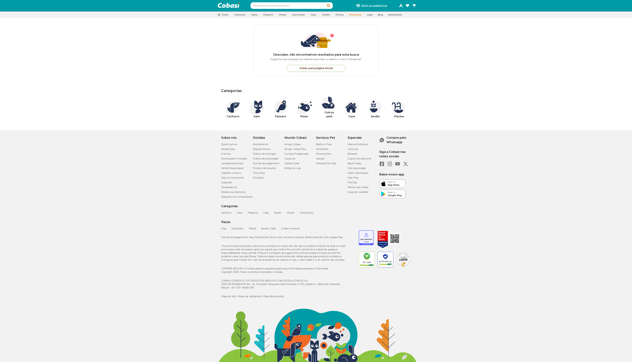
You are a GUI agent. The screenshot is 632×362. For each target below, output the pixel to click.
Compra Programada (296, 153)
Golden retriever (290, 228)
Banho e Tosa (323, 144)
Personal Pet (323, 153)
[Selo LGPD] (403, 267)
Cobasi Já (289, 158)
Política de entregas (264, 153)
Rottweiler (237, 228)
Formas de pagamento (266, 163)
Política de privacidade (265, 158)
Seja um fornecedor (232, 177)
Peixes (290, 212)
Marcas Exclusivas (358, 144)
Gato (239, 212)
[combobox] (291, 5)
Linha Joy (353, 149)
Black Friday (354, 163)
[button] (328, 5)
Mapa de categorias (249, 296)
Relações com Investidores (236, 196)
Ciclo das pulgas (357, 168)
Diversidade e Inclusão (234, 158)
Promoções (355, 14)
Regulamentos (261, 149)
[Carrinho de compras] (414, 6)
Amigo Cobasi (292, 144)
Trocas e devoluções (264, 168)
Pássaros (253, 212)
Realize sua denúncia (233, 192)
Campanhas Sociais (232, 163)
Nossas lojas (228, 149)
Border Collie (268, 228)
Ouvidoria (258, 177)
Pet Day (352, 182)
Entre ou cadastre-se (374, 5)
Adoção (320, 158)
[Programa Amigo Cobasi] (401, 6)
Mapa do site (228, 296)
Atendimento (395, 14)
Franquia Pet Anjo (326, 163)
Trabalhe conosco (231, 172)
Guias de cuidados (358, 192)
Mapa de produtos (273, 296)
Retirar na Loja (292, 168)
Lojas (370, 14)
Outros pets (306, 212)
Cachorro (226, 212)
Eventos (226, 153)
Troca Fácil (259, 172)
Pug (223, 228)
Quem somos (229, 144)
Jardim (278, 212)
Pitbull (252, 228)
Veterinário (322, 149)
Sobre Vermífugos (358, 172)
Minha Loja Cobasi (358, 187)
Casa (266, 212)
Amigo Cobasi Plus (295, 149)
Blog (380, 14)
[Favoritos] (407, 6)
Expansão (226, 182)
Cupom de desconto (359, 158)
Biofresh (352, 153)
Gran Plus (353, 177)
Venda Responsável (232, 168)
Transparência (229, 187)
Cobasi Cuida (291, 163)
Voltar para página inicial (316, 68)
